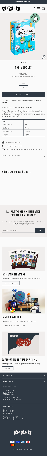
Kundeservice (8, 381)
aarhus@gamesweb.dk (16, 419)
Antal (23, 83)
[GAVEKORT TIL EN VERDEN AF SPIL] (23, 344)
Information (7, 375)
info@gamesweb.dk (15, 399)
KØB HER (8, 368)
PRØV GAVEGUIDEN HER (14, 326)
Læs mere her (11, 283)
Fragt (20, 76)
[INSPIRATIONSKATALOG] (23, 259)
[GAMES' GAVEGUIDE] (23, 301)
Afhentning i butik (11, 156)
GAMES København (9, 387)
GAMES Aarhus (8, 406)
